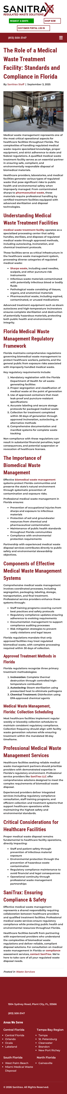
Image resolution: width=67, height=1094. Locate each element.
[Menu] (56, 38)
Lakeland (11, 1046)
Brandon (44, 1046)
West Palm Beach (16, 1063)
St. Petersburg (47, 1039)
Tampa (43, 1035)
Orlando (10, 1039)
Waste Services (25, 971)
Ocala (9, 1043)
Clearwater (45, 1043)
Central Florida (14, 1035)
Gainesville (45, 1063)
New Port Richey (49, 1050)
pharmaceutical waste (30, 192)
